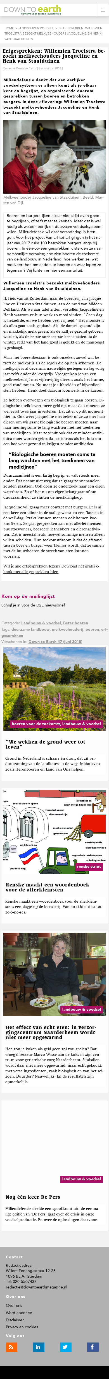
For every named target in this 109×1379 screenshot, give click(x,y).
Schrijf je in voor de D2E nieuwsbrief (33, 605)
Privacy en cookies (22, 1327)
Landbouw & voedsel (41, 623)
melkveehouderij (67, 630)
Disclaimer (15, 1320)
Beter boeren (75, 623)
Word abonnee (19, 1312)
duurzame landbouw (30, 630)
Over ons (14, 1305)
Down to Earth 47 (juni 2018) (55, 642)
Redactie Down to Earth (19, 68)
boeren (92, 630)
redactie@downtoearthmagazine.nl (36, 1287)
